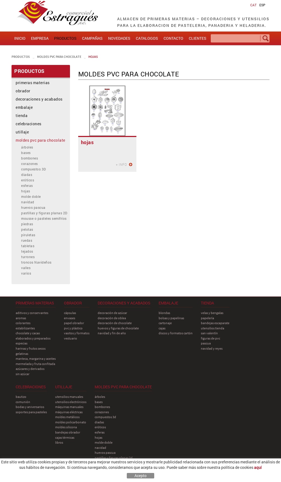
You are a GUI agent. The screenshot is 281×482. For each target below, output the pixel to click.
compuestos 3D (33, 169)
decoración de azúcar (112, 313)
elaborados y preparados (33, 338)
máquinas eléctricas (69, 412)
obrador (23, 90)
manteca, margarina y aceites (36, 358)
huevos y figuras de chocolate (118, 328)
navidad (27, 202)
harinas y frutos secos (31, 348)
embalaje (24, 107)
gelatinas (22, 354)
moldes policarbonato (70, 422)
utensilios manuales (69, 397)
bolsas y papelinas (171, 318)
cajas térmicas (64, 437)
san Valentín (209, 333)
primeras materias (33, 82)
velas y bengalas (212, 313)
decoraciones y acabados (39, 99)
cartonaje (165, 323)
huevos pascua (33, 207)
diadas (26, 174)
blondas (164, 313)
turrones (28, 257)
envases (69, 318)
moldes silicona (66, 427)
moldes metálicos (67, 417)
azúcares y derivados (30, 369)
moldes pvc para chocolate (59, 57)
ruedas (26, 240)
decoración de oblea (112, 318)
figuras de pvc (210, 338)
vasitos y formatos (76, 333)
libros (59, 442)
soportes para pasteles (31, 412)
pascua (206, 343)
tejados (27, 251)
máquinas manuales (69, 407)
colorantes (23, 323)
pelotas (27, 229)
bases (26, 152)
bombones (29, 158)
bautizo (21, 397)
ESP (262, 5)
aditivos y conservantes (32, 313)
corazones (29, 163)
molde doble (31, 196)
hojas (93, 57)
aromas (21, 318)
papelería (207, 318)
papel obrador (74, 323)
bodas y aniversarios (30, 407)
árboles (27, 147)
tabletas (27, 246)
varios (26, 273)
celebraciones (28, 123)
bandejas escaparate (215, 323)
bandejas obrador (67, 432)
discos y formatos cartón (176, 333)
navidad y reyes (212, 348)
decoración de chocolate (115, 323)
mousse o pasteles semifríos (44, 218)
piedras (27, 224)
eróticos (27, 180)
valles (25, 268)
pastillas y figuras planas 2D (44, 213)
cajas (162, 328)
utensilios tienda (212, 328)
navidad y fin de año (112, 333)
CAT (253, 5)
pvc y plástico (73, 328)
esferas (27, 185)
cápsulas (70, 313)
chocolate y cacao (28, 333)
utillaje (22, 132)
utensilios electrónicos (70, 402)
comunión (23, 402)
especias (21, 343)
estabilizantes (25, 328)
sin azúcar (22, 374)
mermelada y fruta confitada (35, 364)
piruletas (28, 235)
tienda (21, 115)
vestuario (70, 338)
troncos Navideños (36, 262)
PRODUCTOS (21, 57)
